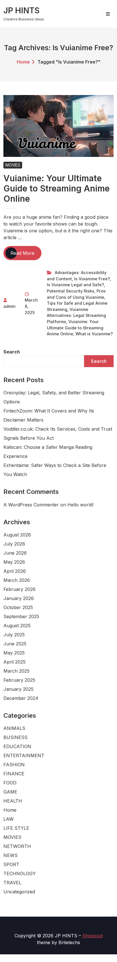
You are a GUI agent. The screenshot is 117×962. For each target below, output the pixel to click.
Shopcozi (92, 935)
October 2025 (18, 607)
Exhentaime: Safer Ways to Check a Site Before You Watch (54, 469)
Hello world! (80, 505)
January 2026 (18, 598)
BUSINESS (15, 737)
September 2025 (21, 616)
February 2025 (19, 680)
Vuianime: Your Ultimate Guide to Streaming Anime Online (56, 188)
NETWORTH (17, 846)
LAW (8, 819)
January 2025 (18, 689)
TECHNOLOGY (19, 873)
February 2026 (19, 589)
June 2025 (14, 644)
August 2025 (17, 625)
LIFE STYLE (16, 828)
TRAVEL (12, 882)
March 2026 (16, 580)
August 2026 (17, 535)
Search (11, 352)
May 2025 (14, 653)
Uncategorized (19, 891)
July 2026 (14, 544)
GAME (10, 792)
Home (23, 62)
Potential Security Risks (70, 291)
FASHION (14, 764)
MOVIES (12, 165)
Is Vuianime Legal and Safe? (75, 284)
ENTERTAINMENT (23, 755)
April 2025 (14, 662)
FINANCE (13, 773)
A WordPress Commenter (31, 505)
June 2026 (15, 553)
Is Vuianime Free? (92, 278)
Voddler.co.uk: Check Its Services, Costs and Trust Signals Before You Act (57, 433)
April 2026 (14, 571)
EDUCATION (17, 746)
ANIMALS (14, 728)
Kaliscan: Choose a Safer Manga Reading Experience (47, 451)
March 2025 (16, 671)
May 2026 (14, 562)
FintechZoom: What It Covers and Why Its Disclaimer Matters (48, 415)
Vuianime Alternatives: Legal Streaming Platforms (76, 315)
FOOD (9, 783)
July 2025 (14, 634)
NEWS (10, 855)
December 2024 (20, 698)
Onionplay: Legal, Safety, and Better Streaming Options (53, 397)
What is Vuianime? (94, 333)
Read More (26, 255)
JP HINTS (21, 10)
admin (9, 306)
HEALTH (12, 801)
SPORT (11, 864)
